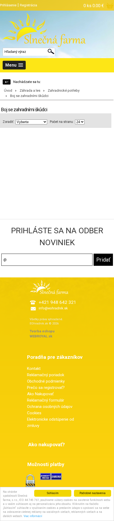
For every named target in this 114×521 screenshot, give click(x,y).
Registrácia (28, 5)
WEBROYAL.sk (41, 336)
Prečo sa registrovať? (46, 387)
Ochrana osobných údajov (49, 406)
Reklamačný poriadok (45, 375)
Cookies (34, 413)
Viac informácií (33, 516)
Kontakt (34, 368)
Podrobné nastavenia (93, 493)
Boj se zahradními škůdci (29, 96)
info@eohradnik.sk (53, 308)
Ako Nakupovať (40, 394)
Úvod (8, 90)
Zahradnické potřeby (64, 90)
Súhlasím (53, 493)
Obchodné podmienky (46, 381)
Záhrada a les (30, 90)
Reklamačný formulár (45, 400)
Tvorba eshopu (42, 331)
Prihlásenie (8, 5)
